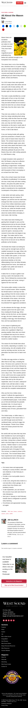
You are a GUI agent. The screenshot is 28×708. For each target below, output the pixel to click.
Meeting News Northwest (16, 696)
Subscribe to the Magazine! (14, 581)
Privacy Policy (4, 705)
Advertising (4, 661)
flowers (15, 511)
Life (2, 634)
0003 (9, 511)
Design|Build (4, 638)
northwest (20, 511)
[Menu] (25, 3)
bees (12, 511)
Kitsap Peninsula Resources (8, 645)
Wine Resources (5, 648)
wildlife (11, 513)
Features (3, 627)
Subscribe (3, 659)
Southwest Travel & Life (13, 695)
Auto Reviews (4, 641)
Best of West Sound (6, 636)
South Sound (18, 693)
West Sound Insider (6, 664)
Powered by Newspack (6, 703)
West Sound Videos (6, 643)
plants (7, 513)
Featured (4, 12)
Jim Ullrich (9, 21)
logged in (10, 548)
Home (2, 629)
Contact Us (4, 666)
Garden (10, 12)
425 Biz (20, 695)
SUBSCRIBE (20, 2)
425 (14, 693)
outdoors (3, 513)
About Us (3, 657)
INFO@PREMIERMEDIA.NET (15, 616)
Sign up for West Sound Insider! (14, 585)
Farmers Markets (5, 650)
